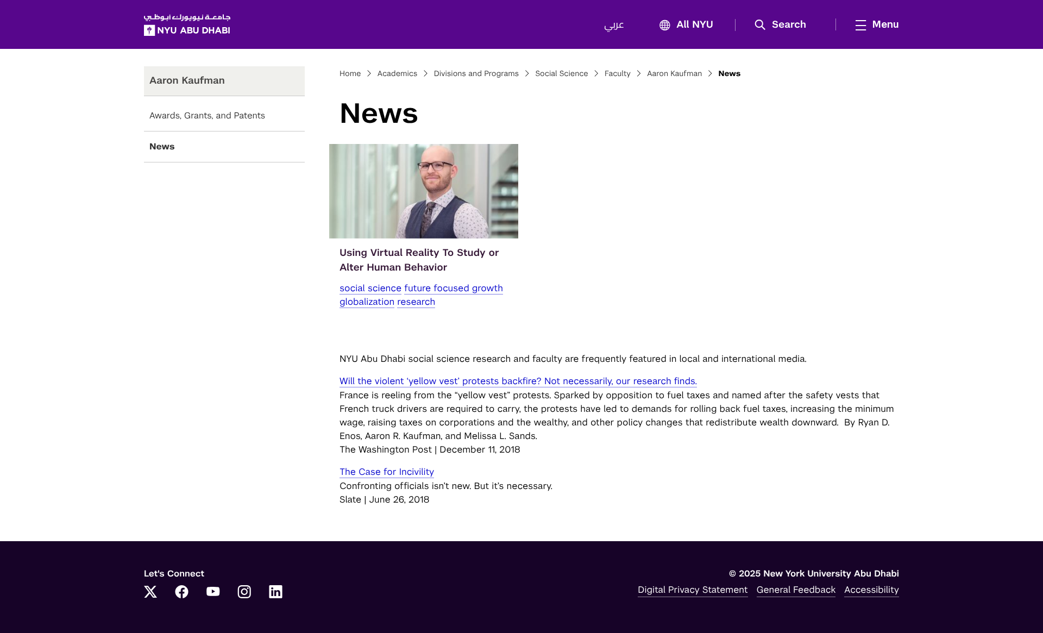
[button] (784, 25)
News (162, 146)
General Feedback (796, 590)
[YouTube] (213, 593)
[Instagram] (244, 593)
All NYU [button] (694, 25)
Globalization (367, 302)
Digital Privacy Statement (692, 590)
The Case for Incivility (387, 472)
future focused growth (453, 288)
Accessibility (871, 590)
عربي (614, 25)
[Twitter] (150, 593)
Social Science (561, 74)
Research (416, 302)
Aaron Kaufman (674, 74)
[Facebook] (182, 593)
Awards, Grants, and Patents (207, 115)
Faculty (618, 74)
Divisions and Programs (476, 74)
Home (350, 74)
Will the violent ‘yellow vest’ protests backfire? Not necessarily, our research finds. (518, 381)
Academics (398, 74)
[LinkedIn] (276, 593)
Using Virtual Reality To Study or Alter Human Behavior (419, 260)
